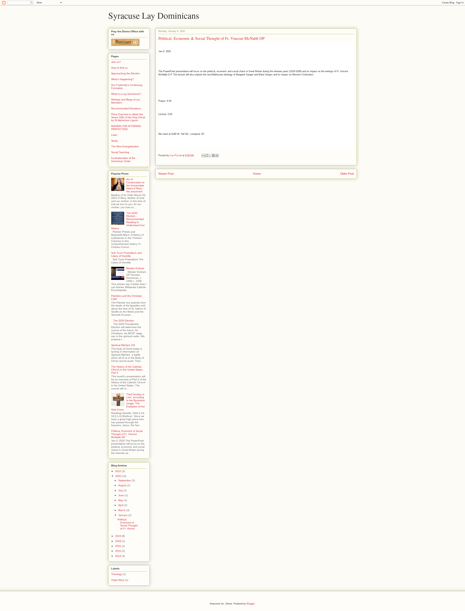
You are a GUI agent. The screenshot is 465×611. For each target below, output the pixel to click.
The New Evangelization (125, 146)
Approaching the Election (125, 73)
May (121, 500)
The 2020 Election (123, 320)
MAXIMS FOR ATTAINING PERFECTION (126, 128)
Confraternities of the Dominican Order (123, 160)
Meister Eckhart (135, 268)
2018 (118, 541)
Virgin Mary (117, 579)
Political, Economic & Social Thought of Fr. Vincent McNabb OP (127, 434)
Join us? (116, 61)
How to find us (119, 67)
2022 (118, 471)
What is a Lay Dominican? (126, 93)
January (123, 515)
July (121, 490)
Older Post (347, 173)
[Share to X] (210, 155)
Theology (116, 574)
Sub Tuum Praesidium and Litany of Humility (126, 254)
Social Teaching (120, 152)
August (122, 485)
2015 (118, 550)
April (121, 505)
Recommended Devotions (126, 108)
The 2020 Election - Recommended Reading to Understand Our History (128, 221)
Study (114, 140)
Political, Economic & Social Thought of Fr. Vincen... (128, 524)
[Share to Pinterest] (217, 155)
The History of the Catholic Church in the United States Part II (127, 369)
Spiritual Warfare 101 (123, 345)
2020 (118, 476)
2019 (118, 536)
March (122, 510)
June (121, 495)
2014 (118, 556)
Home (257, 173)
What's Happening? (122, 79)
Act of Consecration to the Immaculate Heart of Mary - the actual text (135, 185)
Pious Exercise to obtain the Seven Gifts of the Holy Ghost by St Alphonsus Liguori (128, 117)
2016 (118, 546)
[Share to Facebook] (213, 155)
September (125, 480)
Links (114, 134)
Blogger (250, 603)
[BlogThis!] (207, 155)
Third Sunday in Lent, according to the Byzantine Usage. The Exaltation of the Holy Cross (128, 402)
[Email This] (203, 155)
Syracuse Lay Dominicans (153, 15)
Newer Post (165, 173)
